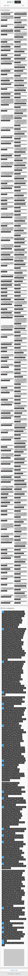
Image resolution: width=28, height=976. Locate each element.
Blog (10, 2)
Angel (15, 616)
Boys (7, 657)
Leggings (18, 800)
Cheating (20, 670)
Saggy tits (17, 892)
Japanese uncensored (15, 778)
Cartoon (10, 675)
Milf (3, 809)
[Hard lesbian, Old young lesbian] (20, 44)
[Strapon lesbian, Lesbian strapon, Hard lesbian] (20, 487)
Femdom (7, 708)
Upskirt (6, 923)
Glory (22, 553)
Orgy (16, 837)
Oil (15, 376)
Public (3, 844)
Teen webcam (5, 919)
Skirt (13, 888)
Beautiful (4, 644)
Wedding (4, 936)
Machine (20, 815)
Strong (22, 299)
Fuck (8, 712)
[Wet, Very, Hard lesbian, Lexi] (20, 584)
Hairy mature (17, 125)
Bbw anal (9, 635)
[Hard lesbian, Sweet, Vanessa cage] (20, 505)
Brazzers (14, 633)
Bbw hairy (14, 653)
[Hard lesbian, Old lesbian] (7, 29)
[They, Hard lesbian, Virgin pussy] (7, 128)
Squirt (18, 871)
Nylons (16, 831)
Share (10, 897)
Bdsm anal (4, 651)
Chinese (17, 661)
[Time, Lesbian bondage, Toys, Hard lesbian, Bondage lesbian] (7, 539)
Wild (12, 934)
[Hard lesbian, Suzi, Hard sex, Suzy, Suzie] (7, 500)
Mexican (13, 818)
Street (3, 888)
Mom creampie (11, 807)
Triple (9, 482)
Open (6, 835)
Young (9, 943)
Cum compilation (11, 677)
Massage (19, 807)
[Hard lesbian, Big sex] (20, 248)
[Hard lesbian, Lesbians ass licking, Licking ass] (7, 588)
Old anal (7, 839)
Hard (2, 50)
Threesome (18, 908)
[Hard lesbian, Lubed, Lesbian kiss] (7, 556)
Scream (22, 254)
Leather (12, 800)
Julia (18, 783)
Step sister (15, 877)
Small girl (16, 895)
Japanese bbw (20, 773)
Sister (14, 863)
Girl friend (3, 329)
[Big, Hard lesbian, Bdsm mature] (7, 78)
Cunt (14, 675)
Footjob (16, 712)
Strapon (3, 259)
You (3, 945)
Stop (14, 886)
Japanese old (21, 776)
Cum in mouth (18, 668)
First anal (9, 723)
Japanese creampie (6, 787)
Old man (21, 837)
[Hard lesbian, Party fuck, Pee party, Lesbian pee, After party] (7, 214)
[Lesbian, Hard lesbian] (7, 475)
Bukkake (13, 640)
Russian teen (5, 859)
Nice (3, 831)
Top (23, 908)
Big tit (16, 657)
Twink (22, 914)
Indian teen (10, 762)
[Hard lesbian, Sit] (20, 279)
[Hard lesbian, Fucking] (7, 595)
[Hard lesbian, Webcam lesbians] (20, 571)
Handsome (21, 747)
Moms (3, 818)
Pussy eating (17, 254)
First (13, 717)
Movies (13, 822)
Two (2, 97)
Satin (15, 881)
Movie (9, 815)
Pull (19, 853)
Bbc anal (19, 653)
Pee (14, 844)
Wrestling (16, 936)
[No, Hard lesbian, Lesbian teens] (7, 390)
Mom (6, 807)
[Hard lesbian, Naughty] (7, 342)
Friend (3, 723)
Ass (15, 70)
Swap (3, 895)
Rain (17, 861)
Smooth (4, 868)
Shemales (15, 903)
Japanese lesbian (13, 776)
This (3, 916)
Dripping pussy (4, 432)
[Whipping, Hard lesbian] (7, 135)
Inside (10, 760)
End (9, 704)
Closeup (4, 664)
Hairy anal (4, 752)
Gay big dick (14, 732)
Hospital (3, 281)
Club (19, 683)
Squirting (14, 899)
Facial (3, 714)
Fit (1, 317)
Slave (16, 183)
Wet (15, 586)
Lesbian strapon (8, 166)
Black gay (20, 644)
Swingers (4, 886)
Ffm (9, 717)
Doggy (20, 699)
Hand (18, 749)
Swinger (7, 871)
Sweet (22, 507)
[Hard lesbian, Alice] (7, 69)
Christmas (4, 679)
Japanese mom (5, 767)
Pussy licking (18, 855)
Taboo (3, 912)
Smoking (4, 877)
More (10, 811)
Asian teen (10, 618)
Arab (17, 611)
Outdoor (12, 837)
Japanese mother (6, 769)
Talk (20, 919)
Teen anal (13, 912)
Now (16, 829)
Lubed (9, 558)
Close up (18, 672)
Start (3, 897)
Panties (19, 850)
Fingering (22, 710)
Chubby (21, 664)
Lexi (22, 309)
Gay (5, 725)
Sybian (2, 450)
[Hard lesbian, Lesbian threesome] (20, 223)
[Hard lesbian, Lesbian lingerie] (20, 39)
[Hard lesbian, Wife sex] (7, 311)
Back (3, 657)
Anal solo (4, 616)
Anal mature (5, 622)
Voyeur (6, 927)
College (22, 685)
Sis (21, 873)
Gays (10, 734)
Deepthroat (9, 699)
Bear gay (18, 640)
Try (20, 910)
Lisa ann (23, 800)
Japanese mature (15, 769)
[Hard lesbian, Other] (7, 297)
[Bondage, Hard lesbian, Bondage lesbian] (20, 441)
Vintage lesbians (21, 427)
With (9, 934)
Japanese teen (15, 771)
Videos (14, 929)
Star (7, 897)
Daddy (22, 697)
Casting (12, 666)
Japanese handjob (6, 783)
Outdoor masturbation (19, 408)
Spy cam (9, 879)
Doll (15, 431)
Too (10, 916)
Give (9, 732)
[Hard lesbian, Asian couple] (20, 371)
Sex (7, 881)
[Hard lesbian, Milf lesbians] (20, 290)
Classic (3, 681)
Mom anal (4, 815)
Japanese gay (14, 785)
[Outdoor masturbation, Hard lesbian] (20, 406)
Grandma (4, 732)
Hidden (15, 745)
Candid (3, 670)
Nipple (7, 831)
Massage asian (17, 813)
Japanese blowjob (17, 789)
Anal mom (10, 624)
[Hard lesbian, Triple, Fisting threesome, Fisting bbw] (7, 480)
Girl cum (4, 738)
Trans (22, 912)
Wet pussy (19, 932)
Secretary (22, 879)
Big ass (16, 629)
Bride (24, 653)
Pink (24, 844)
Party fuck (10, 217)
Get (14, 736)
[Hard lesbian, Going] (7, 57)
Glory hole (20, 730)
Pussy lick (4, 853)
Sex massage (5, 905)
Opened (10, 835)
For (10, 710)
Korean (10, 791)
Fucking (9, 596)
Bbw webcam (5, 642)
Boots (9, 633)
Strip (22, 890)
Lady (14, 804)
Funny (21, 721)
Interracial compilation (19, 762)
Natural (8, 833)
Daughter (15, 699)
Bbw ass (19, 646)
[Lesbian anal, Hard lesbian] (20, 29)
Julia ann (13, 783)
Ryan (22, 857)
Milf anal (18, 818)
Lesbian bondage (4, 104)
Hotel (9, 752)
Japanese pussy (5, 780)
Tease (18, 912)
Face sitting (17, 37)
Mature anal (5, 811)
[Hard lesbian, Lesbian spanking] (20, 136)
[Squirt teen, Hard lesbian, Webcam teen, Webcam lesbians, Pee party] (20, 101)
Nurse (3, 833)
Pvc (6, 399)
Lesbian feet (17, 14)
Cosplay (18, 675)
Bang (22, 316)
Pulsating (3, 425)
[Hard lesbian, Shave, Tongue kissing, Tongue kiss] (20, 176)
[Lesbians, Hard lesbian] (20, 57)
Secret (21, 37)
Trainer (20, 305)
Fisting (16, 480)
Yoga (6, 943)
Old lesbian (10, 31)
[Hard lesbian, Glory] (20, 551)
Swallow (19, 881)
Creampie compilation (7, 683)
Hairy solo (15, 758)
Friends (16, 459)
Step (12, 873)
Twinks (23, 919)
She (20, 877)
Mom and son (16, 811)
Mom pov (16, 824)
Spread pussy (16, 879)
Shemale (15, 866)
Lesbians (16, 58)
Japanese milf (5, 773)
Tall (3, 914)
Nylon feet (21, 831)
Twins (11, 919)
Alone (11, 627)
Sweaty (22, 133)
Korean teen (9, 794)
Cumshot (4, 677)
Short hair (22, 895)
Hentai (10, 747)
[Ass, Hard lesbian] (20, 69)
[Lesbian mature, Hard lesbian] (20, 20)
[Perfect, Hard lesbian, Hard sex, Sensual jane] (20, 492)
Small (8, 875)
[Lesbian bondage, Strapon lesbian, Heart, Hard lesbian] (20, 411)
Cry (15, 332)
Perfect (16, 494)
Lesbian (16, 200)
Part (14, 848)
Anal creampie (5, 627)
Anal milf (19, 613)
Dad (3, 697)
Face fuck (16, 721)
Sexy (16, 451)
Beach (13, 631)
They (2, 130)
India (14, 760)
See (23, 877)
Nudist (20, 829)
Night (24, 152)
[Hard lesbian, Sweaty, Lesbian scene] (20, 131)
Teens (7, 921)
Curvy (9, 685)
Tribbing (19, 531)
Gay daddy (9, 743)
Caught (4, 672)
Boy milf (12, 657)
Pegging (11, 846)
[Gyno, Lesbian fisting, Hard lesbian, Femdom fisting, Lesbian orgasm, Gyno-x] (7, 229)
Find (18, 710)
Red (24, 859)
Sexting (9, 84)
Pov (10, 844)
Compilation (11, 661)
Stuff (6, 863)
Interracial (18, 760)
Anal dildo (16, 624)
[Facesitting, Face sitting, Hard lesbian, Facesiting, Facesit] (20, 218)
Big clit (9, 655)
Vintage (18, 927)
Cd (6, 675)
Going (9, 58)
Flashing (21, 712)
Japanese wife (13, 773)
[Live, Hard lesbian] (7, 378)
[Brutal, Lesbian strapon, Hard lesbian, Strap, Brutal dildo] (7, 164)
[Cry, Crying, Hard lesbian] (20, 330)
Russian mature (18, 859)
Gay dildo (14, 738)
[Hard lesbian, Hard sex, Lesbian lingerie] (7, 302)
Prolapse (20, 846)
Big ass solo (13, 646)
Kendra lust (4, 796)
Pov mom (11, 855)
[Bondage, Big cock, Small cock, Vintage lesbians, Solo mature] (20, 258)
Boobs (6, 629)
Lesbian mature (18, 22)
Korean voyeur (16, 791)
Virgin (14, 927)
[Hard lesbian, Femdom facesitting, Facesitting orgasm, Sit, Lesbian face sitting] (20, 514)
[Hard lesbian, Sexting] (7, 82)
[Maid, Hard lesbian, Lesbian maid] (20, 78)
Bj (9, 629)
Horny (15, 754)
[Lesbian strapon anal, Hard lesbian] (20, 350)
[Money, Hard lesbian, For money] (20, 49)
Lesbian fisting (18, 67)
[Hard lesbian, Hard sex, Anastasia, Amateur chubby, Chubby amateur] (7, 246)
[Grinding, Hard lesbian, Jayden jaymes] (7, 61)
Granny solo (19, 736)
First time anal (5, 721)
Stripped (4, 899)
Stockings (19, 886)
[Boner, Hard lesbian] (20, 461)
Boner (9, 463)
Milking (9, 820)
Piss (7, 844)
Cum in (9, 439)
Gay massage (5, 730)
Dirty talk (4, 701)
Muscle (8, 818)
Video (10, 929)
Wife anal (17, 934)
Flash (2, 337)
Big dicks (4, 655)
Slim (8, 892)
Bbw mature (15, 655)
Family (11, 708)
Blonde (21, 642)
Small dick (21, 901)
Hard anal (9, 758)
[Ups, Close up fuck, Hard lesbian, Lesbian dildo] (7, 252)
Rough (13, 861)
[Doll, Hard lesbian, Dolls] (20, 429)
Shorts (3, 903)
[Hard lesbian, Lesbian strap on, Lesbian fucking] (7, 206)
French (2, 418)
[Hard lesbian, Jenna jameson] (7, 181)
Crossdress (22, 688)
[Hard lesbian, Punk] (7, 12)
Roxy (2, 602)
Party (6, 842)
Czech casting (19, 679)
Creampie (22, 661)
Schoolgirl (15, 897)
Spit (23, 886)
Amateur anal (12, 622)
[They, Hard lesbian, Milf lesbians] (20, 519)
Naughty (9, 344)
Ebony (6, 704)
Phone (3, 848)
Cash (11, 688)
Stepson (9, 899)
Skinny (8, 868)
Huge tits (11, 754)
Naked (11, 831)
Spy (3, 871)
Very (18, 586)
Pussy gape (4, 846)
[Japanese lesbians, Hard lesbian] (20, 270)
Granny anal (5, 728)
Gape (13, 725)
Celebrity (9, 672)
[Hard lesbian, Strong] (20, 297)
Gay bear (4, 741)
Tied (6, 910)
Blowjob (4, 633)
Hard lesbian (4, 14)
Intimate (4, 762)
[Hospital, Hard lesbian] (7, 279)
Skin (15, 531)
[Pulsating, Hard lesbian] (7, 423)
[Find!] (22, 5)
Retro (16, 427)
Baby (22, 635)
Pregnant (10, 842)
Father (14, 719)
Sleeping (10, 866)
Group (10, 736)
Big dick (16, 642)
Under (10, 925)
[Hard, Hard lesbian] (7, 48)
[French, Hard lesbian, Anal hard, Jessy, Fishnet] (7, 416)
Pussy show (9, 848)
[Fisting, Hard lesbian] (20, 479)
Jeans (7, 776)
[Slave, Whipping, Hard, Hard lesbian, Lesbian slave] (20, 181)
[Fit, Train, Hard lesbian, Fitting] (7, 315)
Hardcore (4, 756)
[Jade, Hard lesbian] (7, 567)
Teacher (10, 914)
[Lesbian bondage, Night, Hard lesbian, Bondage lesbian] (20, 149)
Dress (3, 699)
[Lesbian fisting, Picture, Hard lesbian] (20, 65)
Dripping (3, 471)
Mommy (14, 815)
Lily (24, 802)
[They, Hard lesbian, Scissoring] (20, 228)
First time (4, 719)
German (11, 728)
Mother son (9, 824)
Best (23, 631)
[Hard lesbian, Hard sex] (7, 154)
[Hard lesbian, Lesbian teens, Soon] (7, 39)
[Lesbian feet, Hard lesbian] (20, 12)
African (15, 627)
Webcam (4, 934)
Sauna (10, 881)
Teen (6, 908)
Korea (6, 791)
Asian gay (4, 620)
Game (19, 732)
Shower (4, 875)
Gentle (9, 738)
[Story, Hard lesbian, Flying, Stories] (7, 44)
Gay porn (12, 730)
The (14, 916)
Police (15, 850)
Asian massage (17, 618)
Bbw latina (10, 644)
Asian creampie (18, 620)
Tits (3, 910)
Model (17, 822)
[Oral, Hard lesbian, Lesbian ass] (7, 238)
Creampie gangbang (14, 681)
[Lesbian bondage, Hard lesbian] (7, 355)
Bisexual (4, 648)
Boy (23, 633)
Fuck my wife (20, 719)
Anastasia (10, 489)
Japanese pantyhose (6, 789)
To (6, 914)
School (7, 873)
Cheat (21, 690)
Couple (15, 683)
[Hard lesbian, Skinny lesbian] (20, 360)
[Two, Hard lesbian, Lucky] (7, 95)
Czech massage (5, 666)
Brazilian (22, 651)
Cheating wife (5, 688)
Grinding (3, 63)
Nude (24, 829)
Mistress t (23, 90)
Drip (12, 701)
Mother (7, 809)
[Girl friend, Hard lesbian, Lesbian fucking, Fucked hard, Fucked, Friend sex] (7, 327)
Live (2, 380)
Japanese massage (6, 771)
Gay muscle (5, 734)
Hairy (6, 745)
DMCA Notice (17, 973)
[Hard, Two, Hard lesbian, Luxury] (20, 534)
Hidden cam (5, 747)
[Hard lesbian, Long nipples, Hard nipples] (7, 198)
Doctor (23, 692)
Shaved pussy (20, 863)
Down (5, 463)
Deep (2, 457)
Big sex (22, 249)
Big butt (8, 653)
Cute (8, 670)
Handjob (10, 745)
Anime (13, 611)
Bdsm (24, 629)
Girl (2, 463)
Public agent (19, 844)
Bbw (12, 629)
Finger (19, 717)
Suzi (8, 502)
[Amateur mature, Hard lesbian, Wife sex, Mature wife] (20, 116)
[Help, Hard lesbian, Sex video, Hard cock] (20, 193)
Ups (2, 254)
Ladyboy (4, 800)
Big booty (4, 637)
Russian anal (16, 857)
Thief (7, 916)
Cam (13, 672)
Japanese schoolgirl (19, 787)
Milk (21, 809)
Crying (18, 332)
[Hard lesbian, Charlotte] (20, 445)
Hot (14, 749)
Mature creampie (6, 822)
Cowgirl (18, 677)
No (2, 392)
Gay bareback (17, 743)
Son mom (4, 901)
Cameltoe (4, 685)
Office (7, 837)
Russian (10, 857)
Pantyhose (20, 842)
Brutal (2, 166)
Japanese (16, 765)
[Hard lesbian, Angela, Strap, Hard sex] (7, 141)
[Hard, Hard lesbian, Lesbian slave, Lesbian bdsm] (7, 411)
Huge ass (22, 749)
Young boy (15, 943)
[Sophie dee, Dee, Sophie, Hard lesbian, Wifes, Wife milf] (20, 158)
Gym (19, 728)
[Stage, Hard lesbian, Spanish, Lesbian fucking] (20, 275)
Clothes (9, 690)
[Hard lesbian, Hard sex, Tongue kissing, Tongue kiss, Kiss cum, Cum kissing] (20, 543)
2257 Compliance (11, 973)
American (4, 618)
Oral (2, 240)
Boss (8, 646)
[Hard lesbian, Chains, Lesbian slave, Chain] (20, 25)
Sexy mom (21, 903)
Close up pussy (13, 670)
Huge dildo (4, 754)
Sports (19, 899)
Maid (16, 80)
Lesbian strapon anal (5, 120)
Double (7, 697)
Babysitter (4, 659)
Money (16, 51)
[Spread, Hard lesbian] (20, 591)
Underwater (5, 925)
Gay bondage (20, 741)
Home (3, 749)
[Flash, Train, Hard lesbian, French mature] (7, 335)
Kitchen (23, 791)
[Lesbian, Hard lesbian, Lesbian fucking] (20, 198)
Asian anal (19, 622)
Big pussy (10, 648)
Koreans (19, 794)
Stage (16, 277)
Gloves (23, 732)
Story (2, 46)
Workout (3, 176)
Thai (13, 908)
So (12, 895)
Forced (16, 708)
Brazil (21, 637)
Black (3, 631)
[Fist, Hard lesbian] (20, 472)
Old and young (18, 323)
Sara (20, 897)
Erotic (13, 704)
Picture (23, 67)
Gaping (14, 734)
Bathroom (16, 651)
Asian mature (21, 616)
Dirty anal (18, 697)
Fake (19, 714)
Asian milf (10, 616)
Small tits (16, 901)
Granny (9, 725)
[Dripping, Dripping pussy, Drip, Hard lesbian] (7, 469)
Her (19, 745)
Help (16, 195)
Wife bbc (21, 936)
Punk (9, 14)
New (13, 829)
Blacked (4, 635)
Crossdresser (15, 664)
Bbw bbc (10, 651)
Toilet (9, 908)
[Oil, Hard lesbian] (20, 375)
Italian (23, 760)
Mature (23, 807)
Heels (19, 754)
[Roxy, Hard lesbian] (7, 601)
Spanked (8, 895)
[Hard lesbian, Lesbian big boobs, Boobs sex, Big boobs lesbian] (7, 17)
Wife (9, 932)
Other (22, 85)
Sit (21, 281)
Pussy (15, 842)
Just (3, 776)
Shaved (23, 866)
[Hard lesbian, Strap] (7, 92)
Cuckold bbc (16, 688)
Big (2, 80)
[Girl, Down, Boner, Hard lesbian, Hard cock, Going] (7, 461)
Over (3, 837)
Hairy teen (10, 756)
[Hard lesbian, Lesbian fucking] (20, 73)
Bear (9, 640)
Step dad (8, 888)
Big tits (18, 633)
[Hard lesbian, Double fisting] (7, 270)
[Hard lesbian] (20, 16)
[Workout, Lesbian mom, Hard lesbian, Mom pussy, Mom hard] (7, 173)
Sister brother (5, 890)
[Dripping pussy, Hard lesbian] (7, 430)
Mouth (3, 824)
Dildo (3, 694)
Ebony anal (18, 704)
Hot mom (16, 747)
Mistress (22, 822)
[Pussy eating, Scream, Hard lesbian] (20, 252)
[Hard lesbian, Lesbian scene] (20, 394)
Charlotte (23, 447)
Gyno (2, 231)
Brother (11, 642)
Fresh (7, 710)
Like (8, 800)
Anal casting (10, 620)
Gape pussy (5, 736)
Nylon (6, 829)
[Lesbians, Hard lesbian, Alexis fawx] (7, 402)
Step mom (12, 871)
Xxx (5, 940)
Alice (9, 70)
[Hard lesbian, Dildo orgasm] (20, 92)
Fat (3, 717)
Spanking (4, 866)
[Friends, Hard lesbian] (20, 457)
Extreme (4, 706)
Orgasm (15, 835)
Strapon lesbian (18, 489)
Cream (13, 685)
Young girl (21, 943)
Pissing (15, 846)
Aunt (23, 613)
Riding (6, 857)
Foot (3, 710)
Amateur (13, 613)
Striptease (4, 884)
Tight (10, 910)
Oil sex (12, 839)
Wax (13, 938)
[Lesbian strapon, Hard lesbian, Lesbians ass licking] (7, 492)
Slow (17, 884)
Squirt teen (17, 103)
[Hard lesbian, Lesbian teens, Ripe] (20, 500)
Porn (11, 850)
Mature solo (15, 820)
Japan (12, 767)
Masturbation (17, 369)
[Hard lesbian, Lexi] (20, 307)
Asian (9, 611)
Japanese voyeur (6, 785)
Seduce (22, 892)
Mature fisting (17, 384)
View (10, 927)
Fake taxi (15, 714)
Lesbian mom (8, 176)
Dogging (12, 697)
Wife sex (9, 312)
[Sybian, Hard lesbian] (7, 449)
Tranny (8, 912)
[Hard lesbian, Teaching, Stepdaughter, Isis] (20, 163)
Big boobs (10, 637)
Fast (16, 717)
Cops (18, 685)
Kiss (15, 794)
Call (7, 681)
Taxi (14, 914)
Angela (9, 143)
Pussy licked (5, 855)
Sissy (3, 873)
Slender (12, 892)
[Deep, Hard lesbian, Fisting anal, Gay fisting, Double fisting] (7, 455)
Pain (18, 848)
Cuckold (9, 664)
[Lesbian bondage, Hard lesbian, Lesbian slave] (20, 168)
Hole (13, 752)
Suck (19, 890)
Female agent (15, 723)
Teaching (23, 165)
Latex (18, 798)
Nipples (13, 833)
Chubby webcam (10, 668)
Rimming (4, 861)
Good (14, 741)
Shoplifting (9, 903)
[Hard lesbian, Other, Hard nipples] (20, 83)
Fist (15, 473)
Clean (3, 668)
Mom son (12, 809)
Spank (9, 884)
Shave (22, 178)
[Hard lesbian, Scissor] (20, 241)
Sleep (19, 866)
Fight (11, 721)
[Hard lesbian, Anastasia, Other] (7, 487)
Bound (20, 648)
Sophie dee (17, 160)
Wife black (13, 932)
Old (22, 835)
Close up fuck (7, 254)
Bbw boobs (21, 655)
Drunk (16, 113)
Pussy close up (5, 850)
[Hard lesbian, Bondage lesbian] (7, 223)
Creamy (4, 690)
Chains (22, 27)
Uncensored (20, 923)
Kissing (4, 794)
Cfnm (17, 666)
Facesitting (17, 220)
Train (5, 317)
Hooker (4, 758)
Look (16, 802)
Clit (22, 672)
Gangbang (18, 725)
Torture (16, 919)
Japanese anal (5, 778)
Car (3, 675)
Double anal (21, 701)
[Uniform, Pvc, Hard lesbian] (7, 398)
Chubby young (15, 690)
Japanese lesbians (18, 272)
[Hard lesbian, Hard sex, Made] (20, 355)
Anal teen (4, 624)
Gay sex (4, 743)
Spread (16, 593)
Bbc (20, 631)
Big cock (21, 260)
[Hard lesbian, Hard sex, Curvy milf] (20, 559)
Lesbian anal (17, 31)
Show (12, 875)
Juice (16, 767)
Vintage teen (5, 929)
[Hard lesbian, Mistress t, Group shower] (20, 88)
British (15, 644)
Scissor (22, 242)
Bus (20, 629)
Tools (3, 921)
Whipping (3, 137)
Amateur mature (18, 118)
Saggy (14, 890)
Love (21, 798)
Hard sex (9, 155)
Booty (3, 653)
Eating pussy (10, 706)
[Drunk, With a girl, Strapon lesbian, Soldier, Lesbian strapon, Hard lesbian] (20, 110)
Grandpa (10, 741)
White (3, 938)
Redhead (11, 859)
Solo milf (10, 901)
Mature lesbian (5, 826)
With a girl (20, 113)
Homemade (9, 749)
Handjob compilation (18, 756)
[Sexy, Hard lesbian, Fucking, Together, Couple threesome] (20, 449)
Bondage (16, 260)
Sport (3, 881)
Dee (21, 160)
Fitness (16, 305)
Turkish (18, 914)
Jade (2, 569)
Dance (15, 692)
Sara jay (4, 879)
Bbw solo (16, 637)
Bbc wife (15, 648)
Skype (20, 884)
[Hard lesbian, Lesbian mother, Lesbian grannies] (20, 233)
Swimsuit (10, 886)
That (17, 910)
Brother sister (16, 635)
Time (2, 542)
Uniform (3, 399)
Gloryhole (19, 734)
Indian (6, 760)
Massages (4, 820)
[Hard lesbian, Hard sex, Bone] (20, 326)
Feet (20, 708)
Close (6, 661)
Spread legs (16, 873)
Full (6, 717)
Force (11, 712)
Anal (6, 611)
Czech (21, 666)
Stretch (4, 892)
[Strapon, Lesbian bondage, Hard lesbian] (7, 257)
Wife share (17, 938)
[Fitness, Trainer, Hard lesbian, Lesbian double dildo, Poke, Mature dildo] (20, 303)
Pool (22, 853)
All (20, 611)
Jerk (13, 787)
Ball (20, 657)
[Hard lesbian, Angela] (20, 237)
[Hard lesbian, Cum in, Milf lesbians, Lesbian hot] (7, 437)
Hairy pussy (21, 752)
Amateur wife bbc (6, 613)
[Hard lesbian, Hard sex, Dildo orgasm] (7, 186)
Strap (9, 93)
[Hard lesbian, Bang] (20, 314)
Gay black (19, 738)
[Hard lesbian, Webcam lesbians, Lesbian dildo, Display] (20, 596)
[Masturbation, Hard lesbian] (20, 368)
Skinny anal (17, 888)
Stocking (9, 877)
